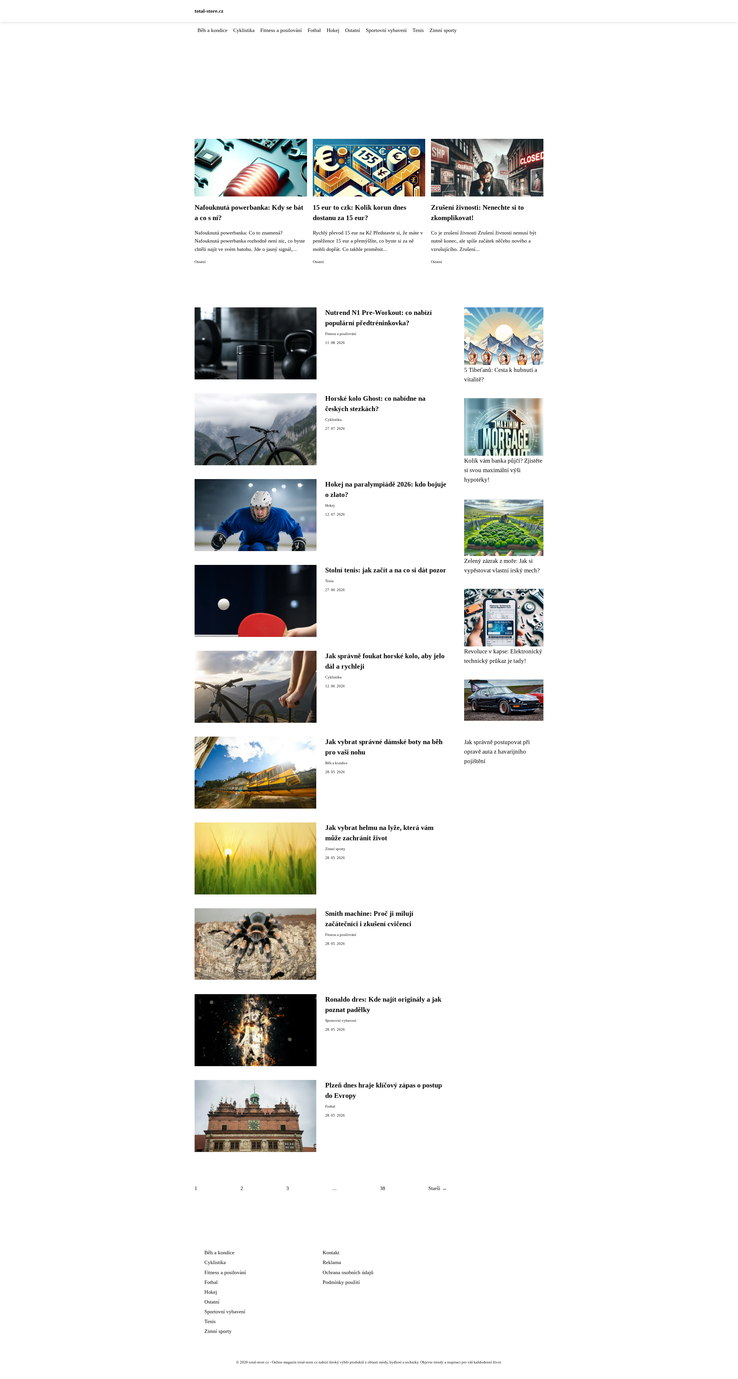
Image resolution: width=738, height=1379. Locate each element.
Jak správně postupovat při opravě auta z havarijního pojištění (497, 752)
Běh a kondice (212, 30)
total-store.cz (209, 11)
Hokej (333, 30)
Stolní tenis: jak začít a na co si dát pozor (385, 570)
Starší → (437, 1188)
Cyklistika (244, 30)
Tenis (418, 30)
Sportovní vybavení (386, 30)
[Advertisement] (369, 77)
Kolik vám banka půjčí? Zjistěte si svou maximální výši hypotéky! (503, 470)
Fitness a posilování (281, 30)
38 (382, 1188)
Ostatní (352, 30)
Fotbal (314, 30)
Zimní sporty (443, 30)
